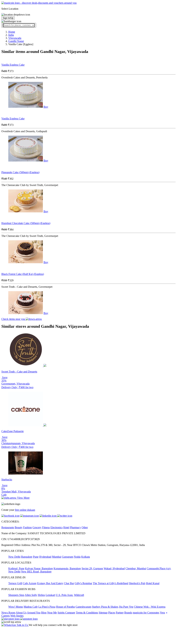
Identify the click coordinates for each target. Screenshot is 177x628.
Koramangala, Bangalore (67, 568)
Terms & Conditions (87, 612)
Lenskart (50, 595)
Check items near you (13, 319)
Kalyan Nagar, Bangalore (39, 568)
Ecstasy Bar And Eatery (50, 583)
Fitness (46, 527)
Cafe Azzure (29, 583)
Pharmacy (75, 527)
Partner (120, 612)
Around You (33, 612)
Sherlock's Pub (137, 583)
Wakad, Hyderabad (114, 568)
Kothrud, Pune (16, 568)
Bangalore (26, 556)
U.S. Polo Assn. (64, 595)
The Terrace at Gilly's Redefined (110, 583)
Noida (77, 556)
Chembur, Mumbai (135, 568)
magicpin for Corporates (146, 612)
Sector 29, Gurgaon (92, 568)
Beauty (18, 527)
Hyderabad (45, 556)
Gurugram (67, 556)
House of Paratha (65, 606)
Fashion (27, 527)
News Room (8, 612)
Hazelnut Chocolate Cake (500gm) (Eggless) (25, 223)
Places (111, 612)
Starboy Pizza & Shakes (105, 606)
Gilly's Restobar (83, 583)
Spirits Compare (66, 612)
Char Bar (69, 583)
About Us (21, 612)
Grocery (36, 527)
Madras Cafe (31, 606)
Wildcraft (79, 595)
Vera (162, 612)
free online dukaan (25, 509)
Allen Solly (31, 595)
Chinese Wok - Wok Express (149, 606)
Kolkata (85, 556)
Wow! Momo (15, 606)
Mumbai (56, 556)
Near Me (52, 612)
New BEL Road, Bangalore (36, 571)
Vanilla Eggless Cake (13, 64)
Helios (41, 595)
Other (85, 527)
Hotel (66, 527)
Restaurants (7, 527)
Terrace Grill (15, 583)
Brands (128, 612)
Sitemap (103, 612)
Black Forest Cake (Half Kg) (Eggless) (22, 274)
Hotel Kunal (152, 583)
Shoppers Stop (16, 595)
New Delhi (14, 556)
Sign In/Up (8, 18)
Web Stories (17, 615)
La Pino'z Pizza (46, 606)
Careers (5, 615)
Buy (46, 106)
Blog (43, 612)
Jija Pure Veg (126, 606)
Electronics (56, 527)
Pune (36, 556)
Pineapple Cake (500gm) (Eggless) (20, 172)
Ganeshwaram (83, 606)
